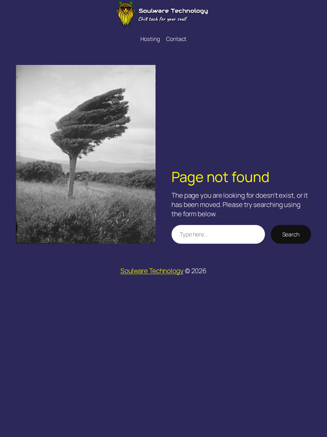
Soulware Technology (152, 270)
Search (291, 234)
